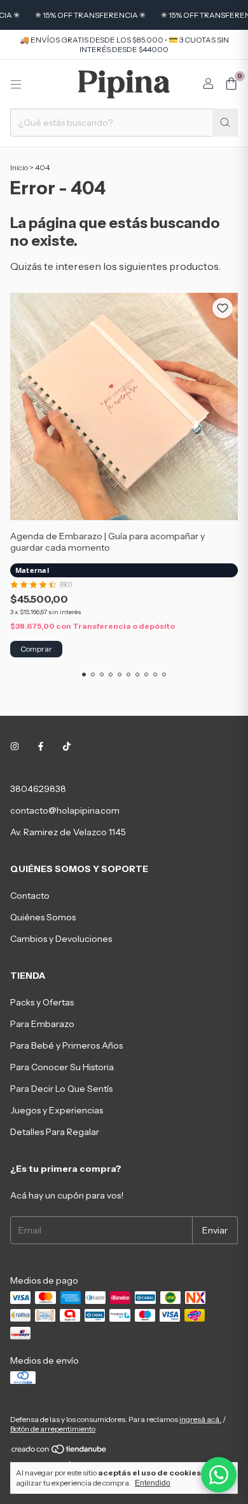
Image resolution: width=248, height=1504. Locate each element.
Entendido (152, 1483)
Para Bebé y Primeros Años (66, 1045)
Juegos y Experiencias (56, 1110)
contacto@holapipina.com (65, 810)
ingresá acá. (200, 1419)
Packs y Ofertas (42, 1002)
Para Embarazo (42, 1024)
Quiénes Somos (43, 917)
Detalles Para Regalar (54, 1132)
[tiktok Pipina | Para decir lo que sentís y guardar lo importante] (66, 747)
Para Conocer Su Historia (62, 1067)
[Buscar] (225, 123)
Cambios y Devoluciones (61, 938)
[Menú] (16, 84)
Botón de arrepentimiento (52, 1429)
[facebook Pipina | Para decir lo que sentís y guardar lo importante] (40, 747)
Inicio (19, 167)
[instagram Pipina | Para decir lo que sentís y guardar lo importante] (14, 747)
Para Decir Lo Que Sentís (61, 1088)
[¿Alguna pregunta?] (219, 1475)
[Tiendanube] (59, 1451)
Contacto (30, 895)
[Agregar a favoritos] (222, 308)
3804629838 (38, 789)
